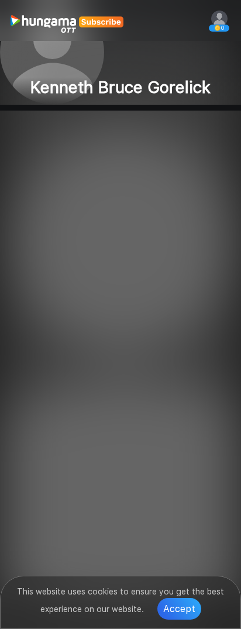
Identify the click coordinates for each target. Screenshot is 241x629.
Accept (179, 608)
